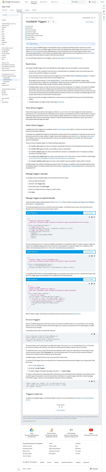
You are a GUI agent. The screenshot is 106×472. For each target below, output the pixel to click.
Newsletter (78, 448)
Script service (58, 202)
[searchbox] (10, 15)
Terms (24, 468)
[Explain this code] (89, 217)
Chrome (49, 462)
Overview (4, 10)
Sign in (102, 1)
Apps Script (34, 2)
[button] (10, 26)
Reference (19, 10)
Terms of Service (27, 456)
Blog (76, 446)
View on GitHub (89, 213)
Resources (54, 2)
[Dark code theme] (92, 217)
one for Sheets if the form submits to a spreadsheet (61, 158)
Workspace (15, 2)
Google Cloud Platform (67, 462)
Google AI (78, 462)
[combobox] (79, 1)
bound (70, 345)
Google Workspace (35, 17)
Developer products (27, 448)
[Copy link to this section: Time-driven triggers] (44, 108)
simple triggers (32, 47)
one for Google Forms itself (36, 158)
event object (91, 53)
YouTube (77, 453)
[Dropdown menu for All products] (48, 2)
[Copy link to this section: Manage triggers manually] (49, 174)
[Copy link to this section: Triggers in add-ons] (43, 394)
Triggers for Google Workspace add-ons (71, 58)
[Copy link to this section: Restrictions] (37, 64)
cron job (62, 112)
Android (42, 462)
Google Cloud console (54, 451)
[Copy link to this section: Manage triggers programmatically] (56, 198)
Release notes (26, 451)
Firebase (56, 462)
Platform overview (27, 446)
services (89, 49)
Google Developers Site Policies (42, 418)
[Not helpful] (94, 18)
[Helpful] (92, 18)
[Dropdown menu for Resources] (59, 2)
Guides (12, 10)
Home (26, 2)
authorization (33, 51)
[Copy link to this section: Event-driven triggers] (45, 125)
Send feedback (90, 22)
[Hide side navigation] (18, 469)
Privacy (29, 468)
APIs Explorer (52, 453)
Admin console (52, 446)
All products (43, 2)
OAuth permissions (75, 314)
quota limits (61, 102)
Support (34, 10)
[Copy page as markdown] (53, 21)
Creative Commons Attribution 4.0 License (64, 416)
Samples (27, 10)
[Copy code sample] (94, 217)
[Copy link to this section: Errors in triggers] (41, 320)
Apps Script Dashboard (54, 448)
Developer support (27, 453)
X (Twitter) (78, 451)
